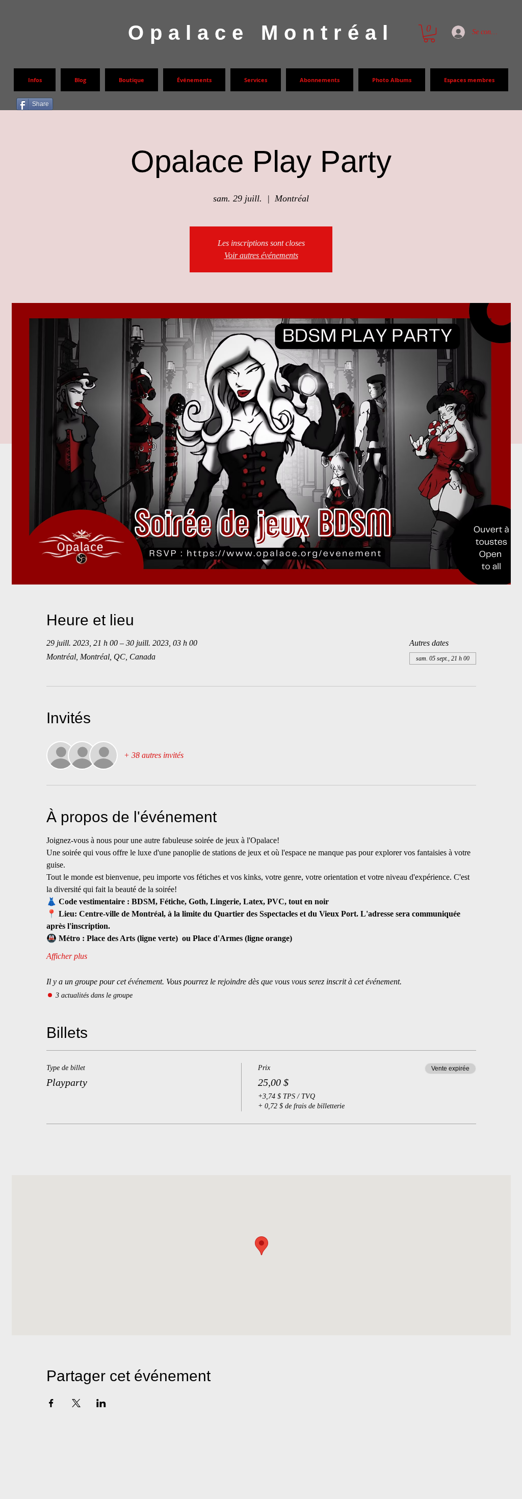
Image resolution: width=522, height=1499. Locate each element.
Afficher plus (66, 956)
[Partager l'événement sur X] (76, 1403)
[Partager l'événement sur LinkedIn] (101, 1403)
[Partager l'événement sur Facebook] (51, 1403)
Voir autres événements (261, 255)
